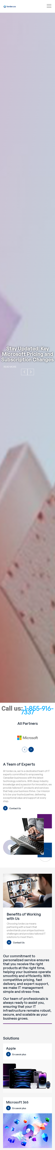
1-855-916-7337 (37, 710)
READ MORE (10, 366)
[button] (24, 372)
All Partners (27, 723)
